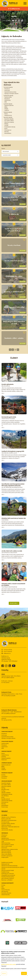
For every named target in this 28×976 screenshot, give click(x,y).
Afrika (2, 888)
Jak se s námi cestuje (6, 846)
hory (2, 41)
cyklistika (9, 41)
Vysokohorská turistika (10, 92)
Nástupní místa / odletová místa (9, 849)
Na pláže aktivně (5, 799)
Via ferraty (7, 90)
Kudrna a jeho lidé (6, 818)
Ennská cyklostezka (8, 384)
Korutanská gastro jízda (9, 417)
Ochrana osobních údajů (7, 870)
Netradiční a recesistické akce (8, 820)
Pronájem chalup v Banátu (8, 823)
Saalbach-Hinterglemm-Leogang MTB (13, 451)
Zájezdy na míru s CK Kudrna (8, 817)
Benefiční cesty (5, 789)
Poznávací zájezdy (7, 772)
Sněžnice (6, 110)
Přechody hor (7, 130)
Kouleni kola (4, 828)
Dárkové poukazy (5, 843)
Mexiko (14, 16)
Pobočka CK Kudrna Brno (7, 876)
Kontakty (3, 836)
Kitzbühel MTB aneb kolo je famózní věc (14, 518)
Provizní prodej (5, 822)
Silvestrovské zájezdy (6, 800)
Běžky (5, 107)
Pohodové (7, 98)
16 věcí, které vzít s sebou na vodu (12, 551)
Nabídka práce (5, 838)
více (3, 393)
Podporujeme (4, 857)
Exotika (3, 774)
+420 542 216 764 (8, 649)
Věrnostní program (6, 852)
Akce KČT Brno (5, 795)
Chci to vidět (22, 173)
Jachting (3, 756)
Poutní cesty (4, 807)
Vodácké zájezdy (8, 112)
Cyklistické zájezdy (8, 95)
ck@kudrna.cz (7, 653)
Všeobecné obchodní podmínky (9, 865)
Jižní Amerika (4, 891)
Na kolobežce (7, 133)
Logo (2, 841)
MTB (5, 102)
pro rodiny (22, 60)
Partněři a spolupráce (6, 855)
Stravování (4, 847)
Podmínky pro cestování (7, 873)
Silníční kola (7, 100)
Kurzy (5, 128)
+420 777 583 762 (8, 651)
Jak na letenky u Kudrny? (7, 878)
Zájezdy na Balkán (6, 792)
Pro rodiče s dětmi (9, 120)
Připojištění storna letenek (8, 875)
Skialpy (6, 108)
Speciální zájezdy (8, 117)
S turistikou (4, 776)
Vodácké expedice (6, 758)
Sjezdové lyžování (9, 105)
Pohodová (7, 88)
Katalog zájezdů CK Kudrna (8, 839)
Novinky (6, 131)
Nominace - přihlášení (6, 880)
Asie (2, 886)
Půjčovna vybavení (6, 825)
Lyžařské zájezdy (8, 103)
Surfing (6, 125)
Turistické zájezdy (8, 87)
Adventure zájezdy (9, 122)
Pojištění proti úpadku (7, 862)
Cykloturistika (8, 97)
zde (18, 943)
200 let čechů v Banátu (7, 830)
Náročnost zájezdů (6, 851)
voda (5, 41)
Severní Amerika (5, 889)
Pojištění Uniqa (5, 872)
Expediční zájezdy (8, 119)
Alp (23, 72)
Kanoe (6, 113)
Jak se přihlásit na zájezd (7, 844)
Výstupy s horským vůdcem (11, 93)
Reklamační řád (5, 864)
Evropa (3, 885)
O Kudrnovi (4, 835)
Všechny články (13, 603)
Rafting (6, 123)
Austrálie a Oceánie (6, 893)
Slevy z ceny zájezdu (6, 854)
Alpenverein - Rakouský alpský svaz (10, 826)
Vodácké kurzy (8, 115)
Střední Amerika (5, 894)
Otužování (4, 759)
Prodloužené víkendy (9, 126)
